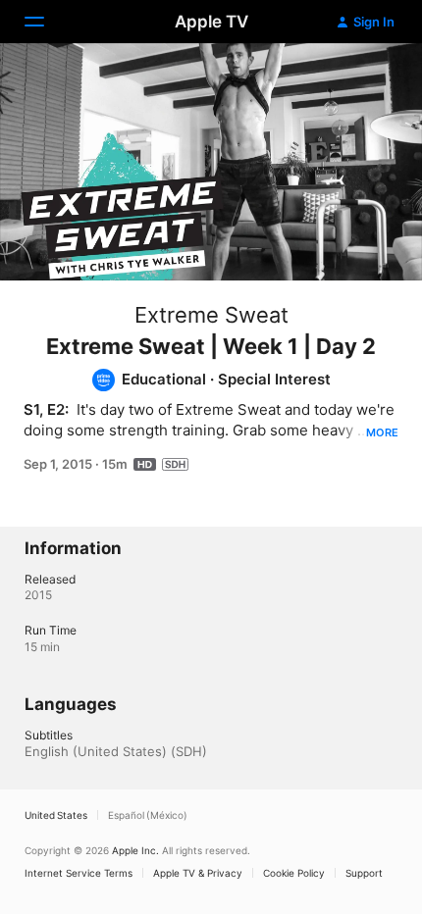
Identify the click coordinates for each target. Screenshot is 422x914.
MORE (382, 432)
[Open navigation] (46, 21)
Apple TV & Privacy (197, 873)
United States (56, 815)
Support (364, 873)
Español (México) (147, 815)
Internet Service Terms (78, 873)
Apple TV (211, 21)
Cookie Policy (294, 873)
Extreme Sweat (211, 315)
